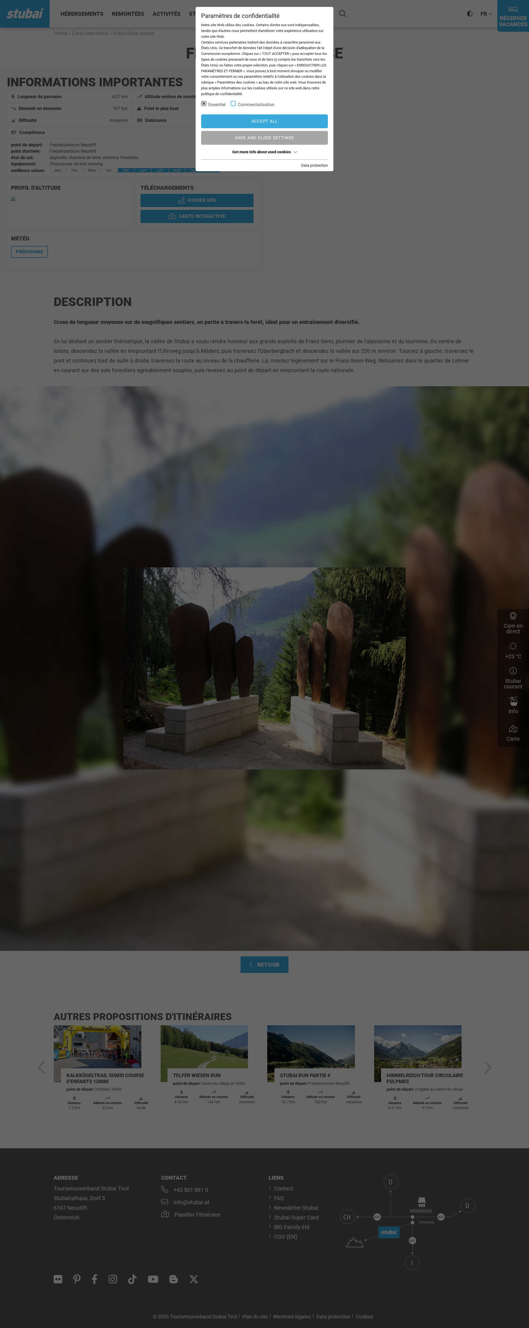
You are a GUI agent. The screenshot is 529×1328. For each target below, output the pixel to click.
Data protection (314, 165)
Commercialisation (256, 104)
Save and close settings (264, 137)
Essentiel (217, 104)
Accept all (265, 121)
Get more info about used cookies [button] (261, 152)
